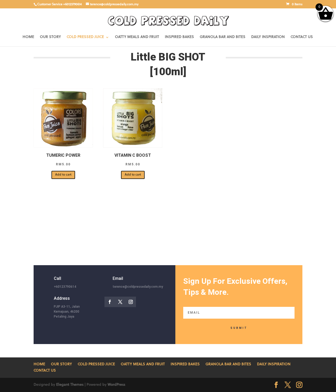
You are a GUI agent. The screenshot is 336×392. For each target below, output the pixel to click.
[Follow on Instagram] (130, 302)
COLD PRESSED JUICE (85, 37)
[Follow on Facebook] (109, 302)
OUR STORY (50, 37)
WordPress (116, 385)
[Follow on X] (120, 302)
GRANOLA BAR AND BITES (222, 37)
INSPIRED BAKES (179, 37)
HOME (28, 37)
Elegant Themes (69, 385)
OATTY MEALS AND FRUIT (137, 37)
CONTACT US (302, 37)
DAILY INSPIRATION (268, 37)
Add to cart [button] (63, 175)
